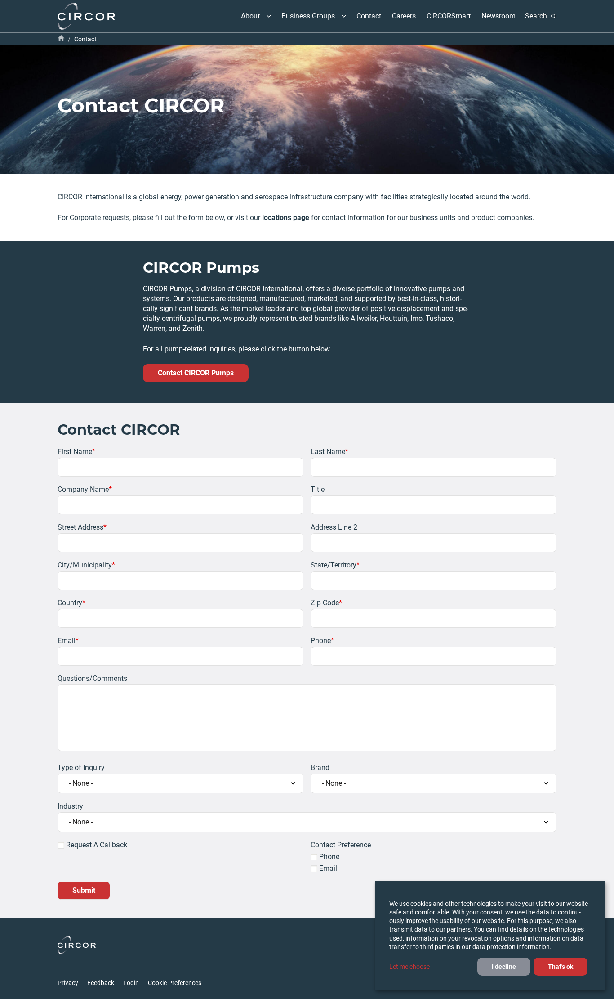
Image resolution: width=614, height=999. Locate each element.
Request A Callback (96, 845)
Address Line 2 (334, 527)
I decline (504, 966)
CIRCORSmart (449, 16)
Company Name (83, 489)
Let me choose (409, 966)
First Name (75, 451)
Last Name (328, 451)
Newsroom (498, 16)
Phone (321, 640)
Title (318, 489)
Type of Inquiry (81, 767)
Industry (70, 806)
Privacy (68, 982)
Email (67, 640)
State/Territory (333, 565)
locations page (285, 217)
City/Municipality (85, 565)
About (250, 16)
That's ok (560, 966)
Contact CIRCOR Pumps (196, 373)
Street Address (80, 527)
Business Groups (308, 16)
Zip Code (325, 602)
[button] (268, 16)
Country (70, 602)
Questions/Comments (92, 678)
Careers (404, 16)
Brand (320, 767)
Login (131, 982)
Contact (368, 16)
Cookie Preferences (174, 982)
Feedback (100, 982)
